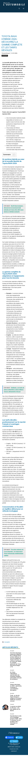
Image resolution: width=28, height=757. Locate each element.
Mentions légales (14, 746)
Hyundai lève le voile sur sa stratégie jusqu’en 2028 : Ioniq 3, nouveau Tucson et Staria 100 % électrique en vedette (16, 720)
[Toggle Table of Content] (13, 154)
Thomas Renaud (6, 53)
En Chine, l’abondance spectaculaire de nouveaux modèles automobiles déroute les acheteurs (16, 676)
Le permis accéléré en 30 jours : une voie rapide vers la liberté (15, 708)
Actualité (4, 55)
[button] (19, 8)
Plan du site (14, 749)
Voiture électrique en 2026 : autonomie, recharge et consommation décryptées (16, 687)
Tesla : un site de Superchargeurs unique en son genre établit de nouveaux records (16, 698)
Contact (14, 751)
